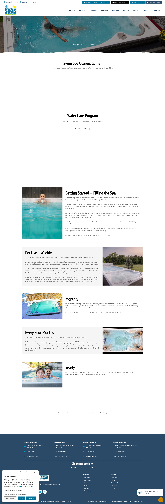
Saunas (94, 10)
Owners (126, 10)
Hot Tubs (71, 10)
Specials (157, 10)
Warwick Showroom (119, 442)
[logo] (15, 10)
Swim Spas (83, 10)
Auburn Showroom (30, 442)
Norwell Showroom (89, 442)
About (147, 10)
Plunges (104, 10)
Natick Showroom (59, 442)
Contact (136, 10)
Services (115, 10)
